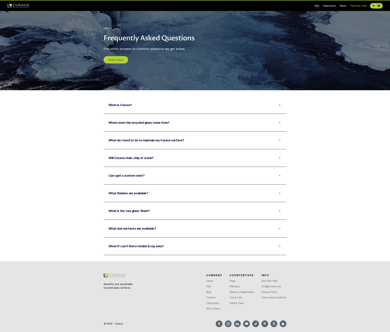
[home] (18, 6)
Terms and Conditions (274, 297)
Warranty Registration (242, 292)
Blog (208, 292)
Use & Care (236, 297)
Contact (211, 297)
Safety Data (237, 303)
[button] (376, 6)
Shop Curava (115, 59)
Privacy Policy (270, 292)
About (209, 280)
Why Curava (213, 308)
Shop (232, 280)
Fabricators (212, 303)
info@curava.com (271, 286)
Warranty (235, 286)
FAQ (208, 286)
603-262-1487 (270, 280)
